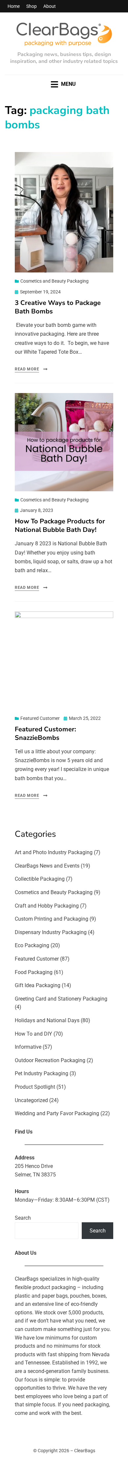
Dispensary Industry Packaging (51, 932)
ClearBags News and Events (47, 866)
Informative (28, 1047)
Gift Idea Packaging (37, 985)
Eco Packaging (32, 945)
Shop (31, 6)
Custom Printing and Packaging (51, 919)
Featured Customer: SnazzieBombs (45, 733)
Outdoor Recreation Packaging (50, 1060)
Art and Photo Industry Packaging (54, 852)
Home (14, 6)
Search (23, 1218)
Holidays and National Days (47, 1020)
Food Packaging (34, 972)
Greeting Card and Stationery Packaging (61, 999)
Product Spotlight (35, 1087)
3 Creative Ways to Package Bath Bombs (58, 307)
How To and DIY (33, 1034)
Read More (27, 369)
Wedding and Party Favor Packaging (57, 1113)
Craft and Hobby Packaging (47, 906)
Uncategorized (31, 1100)
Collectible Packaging (40, 879)
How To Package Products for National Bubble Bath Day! (60, 525)
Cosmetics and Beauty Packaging (54, 281)
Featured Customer (40, 718)
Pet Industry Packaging (41, 1073)
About (49, 6)
